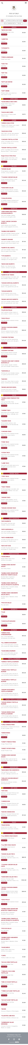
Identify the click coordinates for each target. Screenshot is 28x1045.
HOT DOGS (19, 20)
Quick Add (4, 34)
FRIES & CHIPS (11, 20)
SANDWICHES (11, 23)
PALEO (19, 23)
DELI (25, 20)
